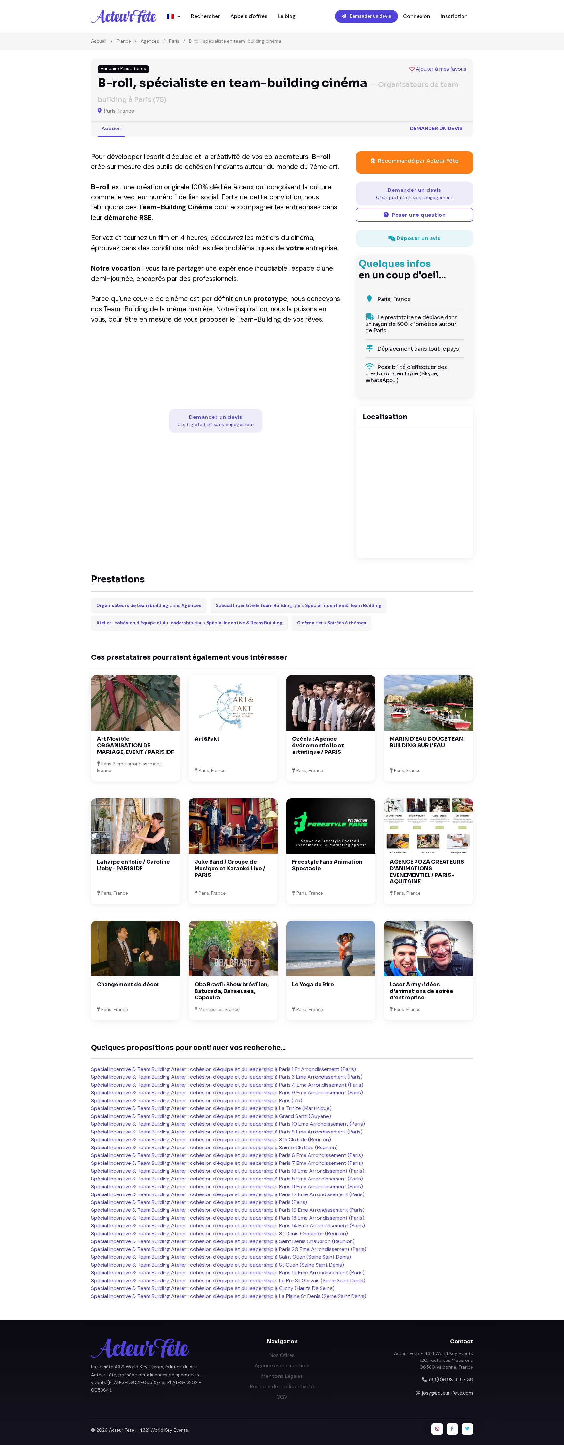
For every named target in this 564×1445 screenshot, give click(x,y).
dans (148, 605)
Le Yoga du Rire (313, 984)
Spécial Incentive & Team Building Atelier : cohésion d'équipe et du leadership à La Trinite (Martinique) (211, 1108)
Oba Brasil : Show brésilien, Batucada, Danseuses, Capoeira (232, 991)
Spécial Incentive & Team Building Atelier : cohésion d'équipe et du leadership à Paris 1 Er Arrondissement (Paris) (223, 1069)
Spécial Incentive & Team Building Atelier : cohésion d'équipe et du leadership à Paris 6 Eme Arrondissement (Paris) (227, 1155)
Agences (150, 41)
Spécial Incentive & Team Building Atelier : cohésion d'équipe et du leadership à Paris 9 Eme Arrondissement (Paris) (227, 1092)
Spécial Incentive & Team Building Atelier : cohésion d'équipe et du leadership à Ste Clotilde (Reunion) (211, 1139)
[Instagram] (437, 1429)
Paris (174, 41)
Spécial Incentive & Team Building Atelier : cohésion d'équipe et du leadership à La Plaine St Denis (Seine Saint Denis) (228, 1296)
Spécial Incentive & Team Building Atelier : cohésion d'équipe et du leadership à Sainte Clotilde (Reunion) (214, 1147)
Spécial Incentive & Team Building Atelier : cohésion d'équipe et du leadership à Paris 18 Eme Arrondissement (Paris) (227, 1170)
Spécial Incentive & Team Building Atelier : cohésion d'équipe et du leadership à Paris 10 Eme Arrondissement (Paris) (228, 1123)
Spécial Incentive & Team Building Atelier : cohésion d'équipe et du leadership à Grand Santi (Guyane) (211, 1116)
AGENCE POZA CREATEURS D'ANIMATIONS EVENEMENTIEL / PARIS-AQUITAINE (427, 872)
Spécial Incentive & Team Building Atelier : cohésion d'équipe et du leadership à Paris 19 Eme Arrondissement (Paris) (228, 1210)
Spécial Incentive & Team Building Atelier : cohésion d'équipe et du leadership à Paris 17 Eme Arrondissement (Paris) (228, 1194)
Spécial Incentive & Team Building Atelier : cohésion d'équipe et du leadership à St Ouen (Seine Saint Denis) (217, 1264)
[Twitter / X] (467, 1429)
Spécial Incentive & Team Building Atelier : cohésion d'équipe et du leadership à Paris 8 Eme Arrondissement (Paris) (227, 1131)
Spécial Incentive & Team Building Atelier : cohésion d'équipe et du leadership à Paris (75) (196, 1100)
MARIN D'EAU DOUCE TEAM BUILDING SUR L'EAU (427, 742)
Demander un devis (370, 16)
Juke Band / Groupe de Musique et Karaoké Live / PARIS (230, 868)
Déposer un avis (418, 238)
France (124, 41)
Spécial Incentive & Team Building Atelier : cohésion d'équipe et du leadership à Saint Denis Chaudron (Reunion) (223, 1241)
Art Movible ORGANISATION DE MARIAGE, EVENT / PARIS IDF (135, 745)
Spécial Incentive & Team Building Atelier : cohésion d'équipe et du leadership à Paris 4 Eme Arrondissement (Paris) (227, 1084)
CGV (282, 1396)
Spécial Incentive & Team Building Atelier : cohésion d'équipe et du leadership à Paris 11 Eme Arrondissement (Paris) (227, 1186)
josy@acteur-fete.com (447, 1393)
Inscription (454, 16)
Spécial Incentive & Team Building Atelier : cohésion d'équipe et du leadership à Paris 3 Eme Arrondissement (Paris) (227, 1076)
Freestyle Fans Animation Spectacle (327, 865)
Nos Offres (282, 1355)
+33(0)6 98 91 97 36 (450, 1380)
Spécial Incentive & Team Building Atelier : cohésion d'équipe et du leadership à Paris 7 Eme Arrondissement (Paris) (227, 1163)
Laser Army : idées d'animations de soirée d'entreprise (421, 991)
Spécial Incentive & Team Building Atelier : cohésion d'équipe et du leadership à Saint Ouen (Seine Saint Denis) (221, 1257)
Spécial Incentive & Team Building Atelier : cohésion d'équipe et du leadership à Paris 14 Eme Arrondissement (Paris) (228, 1225)
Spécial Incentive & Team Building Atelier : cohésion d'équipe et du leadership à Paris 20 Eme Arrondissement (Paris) (228, 1249)
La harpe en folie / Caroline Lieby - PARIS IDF (133, 865)
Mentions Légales (282, 1376)
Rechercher (205, 16)
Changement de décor (128, 984)
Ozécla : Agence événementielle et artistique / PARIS (318, 745)
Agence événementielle (282, 1365)
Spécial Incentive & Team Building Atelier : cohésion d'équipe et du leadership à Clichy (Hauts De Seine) (213, 1288)
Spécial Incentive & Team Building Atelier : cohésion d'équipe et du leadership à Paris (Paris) (199, 1202)
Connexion (416, 16)
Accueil (98, 41)
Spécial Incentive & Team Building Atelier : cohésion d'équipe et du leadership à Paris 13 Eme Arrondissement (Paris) (227, 1217)
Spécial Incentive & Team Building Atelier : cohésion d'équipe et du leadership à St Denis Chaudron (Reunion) (219, 1233)
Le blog (287, 16)
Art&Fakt (207, 739)
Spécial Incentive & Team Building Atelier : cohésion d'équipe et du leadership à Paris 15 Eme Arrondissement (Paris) (228, 1272)
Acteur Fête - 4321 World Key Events (148, 1430)
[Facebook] (452, 1429)
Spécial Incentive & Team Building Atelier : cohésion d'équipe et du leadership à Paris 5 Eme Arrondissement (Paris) (227, 1178)
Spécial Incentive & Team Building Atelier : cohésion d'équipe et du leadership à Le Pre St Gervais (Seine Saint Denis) (228, 1280)
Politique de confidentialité (282, 1386)
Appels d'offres (248, 16)
